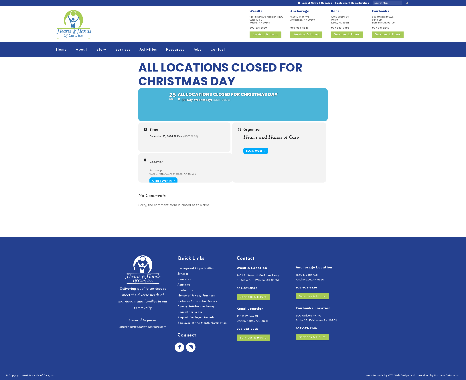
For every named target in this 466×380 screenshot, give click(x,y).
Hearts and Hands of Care (271, 137)
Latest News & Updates (316, 3)
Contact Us (185, 290)
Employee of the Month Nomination (202, 323)
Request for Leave (190, 312)
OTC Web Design (398, 375)
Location (156, 162)
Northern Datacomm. (447, 375)
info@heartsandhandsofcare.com (142, 326)
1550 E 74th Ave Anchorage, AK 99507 (172, 173)
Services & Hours (265, 34)
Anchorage (155, 170)
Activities (183, 284)
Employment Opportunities (352, 3)
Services (182, 273)
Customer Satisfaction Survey (197, 301)
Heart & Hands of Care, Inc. (38, 375)
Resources (184, 279)
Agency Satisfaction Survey (195, 306)
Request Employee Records (195, 317)
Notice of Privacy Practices (196, 295)
